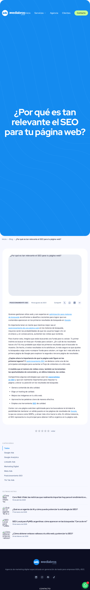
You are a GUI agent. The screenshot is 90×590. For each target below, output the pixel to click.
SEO (34, 403)
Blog (11, 239)
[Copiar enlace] (80, 303)
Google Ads (9, 453)
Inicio (27, 13)
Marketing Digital (11, 466)
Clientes (66, 13)
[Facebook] (48, 577)
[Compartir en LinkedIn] (75, 303)
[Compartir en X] (65, 303)
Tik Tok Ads (9, 480)
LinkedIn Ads (9, 462)
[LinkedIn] (36, 577)
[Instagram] (42, 577)
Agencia (54, 13)
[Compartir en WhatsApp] (70, 303)
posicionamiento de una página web (23, 328)
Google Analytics (11, 457)
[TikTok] (54, 577)
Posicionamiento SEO (13, 475)
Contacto (81, 13)
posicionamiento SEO (35, 361)
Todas (6, 448)
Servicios (39, 13)
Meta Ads (8, 471)
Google (68, 320)
